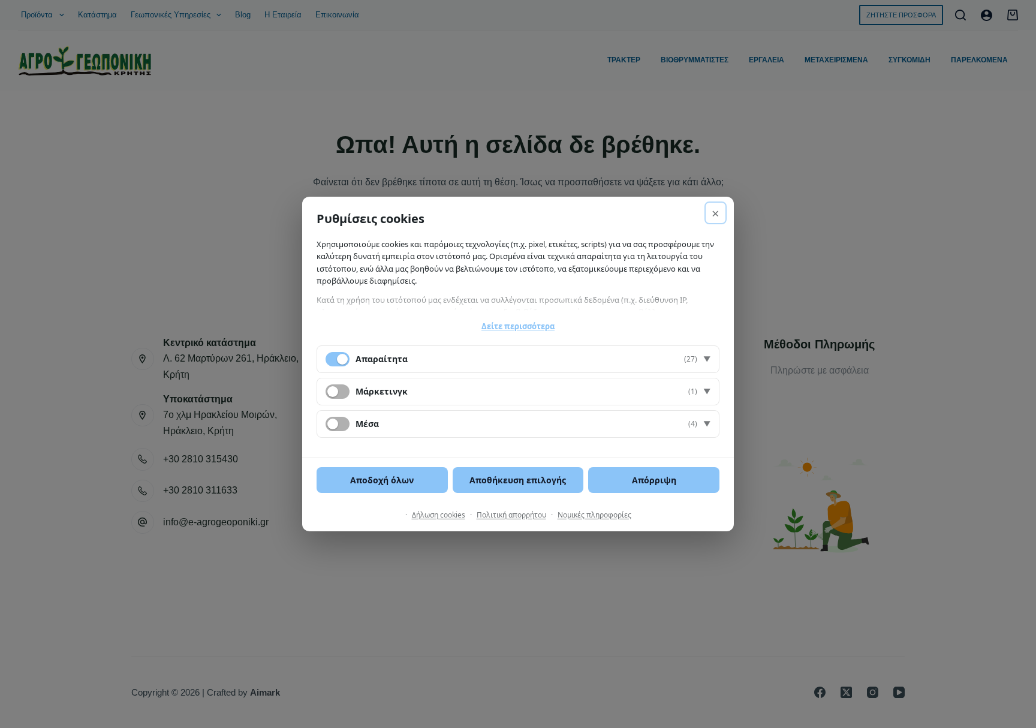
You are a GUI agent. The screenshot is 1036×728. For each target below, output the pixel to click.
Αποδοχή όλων (382, 480)
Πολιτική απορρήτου (511, 515)
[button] (518, 359)
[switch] (338, 391)
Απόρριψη (654, 480)
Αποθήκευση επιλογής (517, 480)
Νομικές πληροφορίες (594, 515)
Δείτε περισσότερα (518, 326)
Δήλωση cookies (438, 515)
